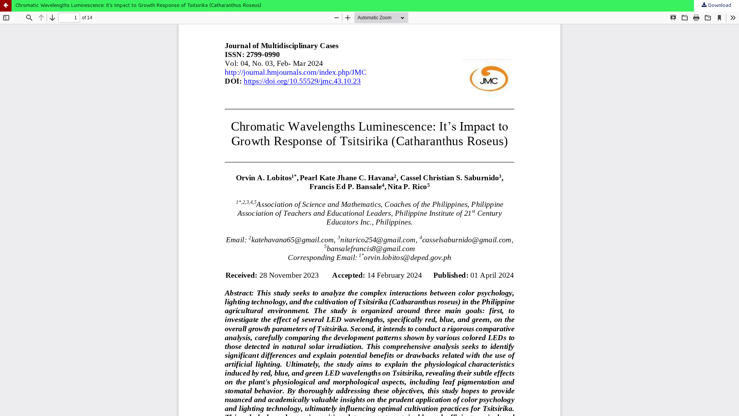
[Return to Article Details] (6, 6)
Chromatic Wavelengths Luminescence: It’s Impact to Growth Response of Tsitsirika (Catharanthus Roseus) (138, 5)
